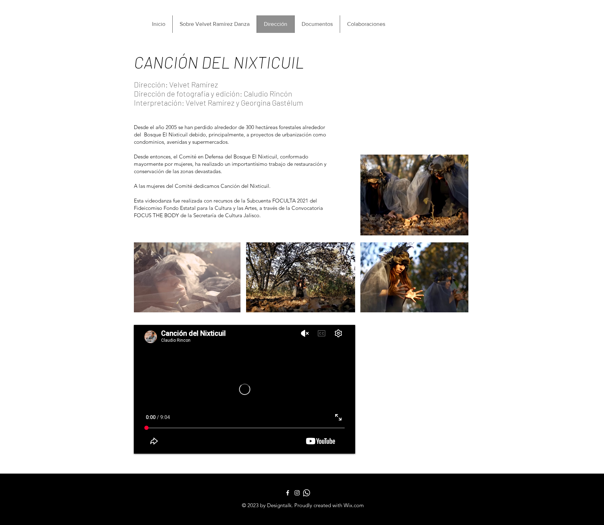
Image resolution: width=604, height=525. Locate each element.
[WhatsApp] (306, 492)
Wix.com (354, 505)
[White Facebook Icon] (287, 492)
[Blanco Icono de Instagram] (297, 492)
